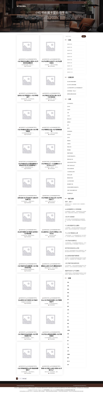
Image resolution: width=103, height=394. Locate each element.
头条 (68, 112)
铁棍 (68, 292)
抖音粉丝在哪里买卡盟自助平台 (73, 187)
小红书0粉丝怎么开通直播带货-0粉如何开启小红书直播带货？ (28, 164)
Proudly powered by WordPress (79, 385)
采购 (68, 282)
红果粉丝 (68, 143)
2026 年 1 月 (69, 65)
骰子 (68, 340)
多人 (68, 344)
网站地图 (68, 389)
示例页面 (83, 6)
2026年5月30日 (46, 366)
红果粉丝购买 (50, 387)
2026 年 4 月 (69, 56)
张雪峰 (68, 330)
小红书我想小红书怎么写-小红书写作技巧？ (51, 198)
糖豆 (68, 296)
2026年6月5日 (46, 332)
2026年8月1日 (23, 127)
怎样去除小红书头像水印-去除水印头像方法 (28, 198)
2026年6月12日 (46, 264)
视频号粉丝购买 (45, 387)
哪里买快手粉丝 (70, 177)
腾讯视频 (68, 149)
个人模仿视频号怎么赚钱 (72, 225)
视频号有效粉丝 (70, 153)
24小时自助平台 (70, 103)
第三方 (68, 361)
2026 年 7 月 (69, 47)
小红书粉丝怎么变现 (71, 171)
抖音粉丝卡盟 (72, 389)
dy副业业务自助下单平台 (71, 162)
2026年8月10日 (46, 59)
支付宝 (68, 137)
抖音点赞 (68, 134)
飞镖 (68, 347)
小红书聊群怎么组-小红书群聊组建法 (51, 130)
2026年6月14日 (23, 264)
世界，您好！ (69, 202)
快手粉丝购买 (26, 387)
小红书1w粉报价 (70, 217)
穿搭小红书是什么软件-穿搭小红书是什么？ (51, 369)
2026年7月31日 (46, 127)
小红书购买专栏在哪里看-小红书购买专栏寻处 (28, 266)
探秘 (68, 289)
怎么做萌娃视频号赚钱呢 (72, 256)
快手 (68, 125)
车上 (68, 316)
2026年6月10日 (23, 298)
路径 (68, 306)
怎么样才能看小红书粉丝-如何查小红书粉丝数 (28, 232)
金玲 (68, 364)
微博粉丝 (68, 122)
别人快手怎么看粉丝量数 (71, 84)
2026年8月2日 (46, 93)
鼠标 (68, 323)
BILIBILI (68, 106)
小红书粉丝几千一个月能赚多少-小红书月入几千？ (51, 164)
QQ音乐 (68, 109)
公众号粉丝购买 (38, 387)
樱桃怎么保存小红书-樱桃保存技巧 (51, 266)
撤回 (68, 357)
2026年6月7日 (23, 332)
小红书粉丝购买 (32, 387)
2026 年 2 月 (69, 62)
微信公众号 (69, 118)
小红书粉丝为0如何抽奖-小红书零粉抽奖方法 (28, 335)
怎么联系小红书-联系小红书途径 (27, 300)
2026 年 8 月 (69, 44)
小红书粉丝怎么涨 (79, 387)
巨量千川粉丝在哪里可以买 (72, 190)
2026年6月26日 (46, 229)
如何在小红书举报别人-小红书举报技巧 (28, 96)
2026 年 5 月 (69, 53)
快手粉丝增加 (21, 6)
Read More (27, 46)
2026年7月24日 (46, 161)
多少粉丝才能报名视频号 (71, 81)
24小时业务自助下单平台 (32, 59)
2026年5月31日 (23, 366)
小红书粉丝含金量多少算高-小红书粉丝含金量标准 (28, 62)
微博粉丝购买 (21, 387)
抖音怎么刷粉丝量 (70, 168)
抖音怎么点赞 (69, 174)
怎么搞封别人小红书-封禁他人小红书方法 (51, 232)
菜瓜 (68, 326)
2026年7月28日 (23, 161)
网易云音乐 (69, 146)
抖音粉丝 (58, 389)
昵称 (68, 320)
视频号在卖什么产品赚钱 (72, 271)
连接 (68, 333)
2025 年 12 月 (69, 69)
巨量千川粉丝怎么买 (71, 165)
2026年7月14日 (23, 195)
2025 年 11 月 (69, 72)
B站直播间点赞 (70, 193)
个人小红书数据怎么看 (71, 233)
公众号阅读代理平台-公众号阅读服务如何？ (75, 87)
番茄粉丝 (68, 140)
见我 (68, 309)
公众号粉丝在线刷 (70, 180)
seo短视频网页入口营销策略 (73, 209)
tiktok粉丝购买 (56, 387)
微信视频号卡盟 (70, 184)
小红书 (68, 115)
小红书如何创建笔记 (71, 240)
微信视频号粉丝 (62, 387)
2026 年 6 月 (69, 50)
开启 (68, 337)
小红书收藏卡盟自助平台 (54, 21)
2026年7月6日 (46, 195)
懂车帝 (68, 128)
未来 (68, 350)
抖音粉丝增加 (73, 387)
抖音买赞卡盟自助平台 (71, 156)
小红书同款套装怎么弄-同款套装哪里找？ (28, 369)
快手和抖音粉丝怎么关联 (72, 248)
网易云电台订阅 (70, 159)
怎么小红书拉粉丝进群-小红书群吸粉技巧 (51, 301)
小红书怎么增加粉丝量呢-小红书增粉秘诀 (51, 335)
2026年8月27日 (23, 59)
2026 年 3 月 (69, 59)
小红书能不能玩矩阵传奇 (72, 263)
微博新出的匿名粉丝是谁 (71, 93)
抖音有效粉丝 (69, 131)
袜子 (68, 302)
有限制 (68, 354)
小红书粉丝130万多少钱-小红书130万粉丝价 (51, 96)
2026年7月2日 (23, 229)
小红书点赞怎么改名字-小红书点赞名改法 (51, 62)
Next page (24, 378)
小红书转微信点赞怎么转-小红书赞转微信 (28, 130)
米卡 (68, 313)
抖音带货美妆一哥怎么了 (71, 90)
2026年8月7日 (23, 93)
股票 (68, 285)
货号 (68, 299)
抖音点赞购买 (68, 387)
